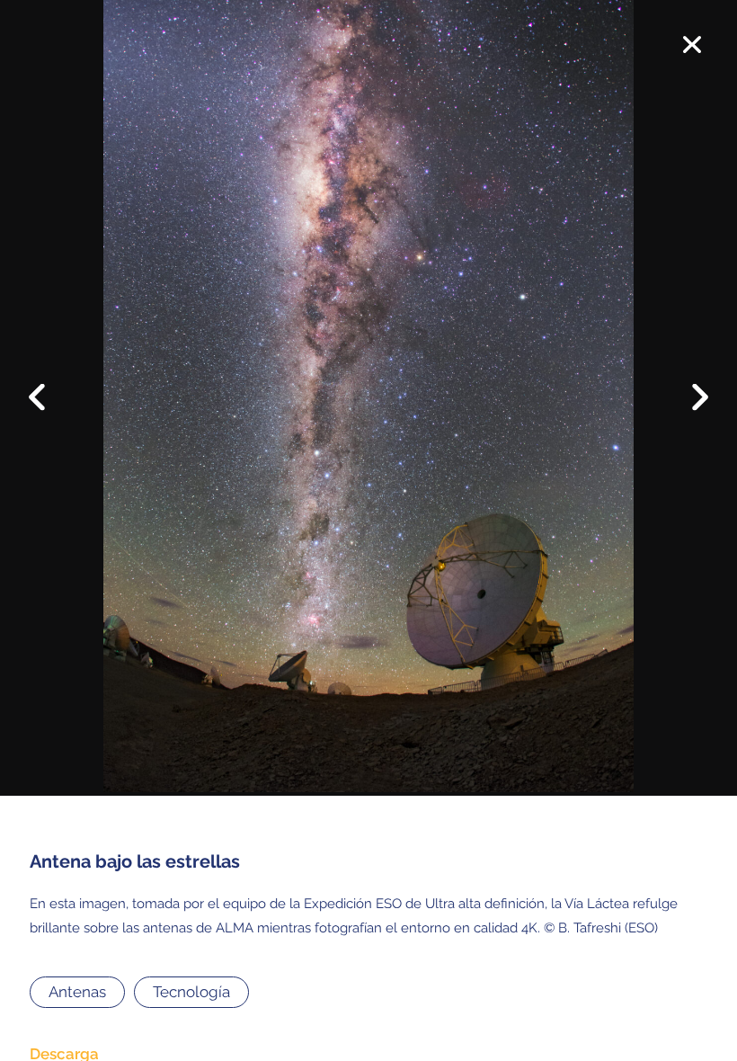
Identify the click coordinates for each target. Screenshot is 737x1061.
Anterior (49, 383)
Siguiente (688, 410)
